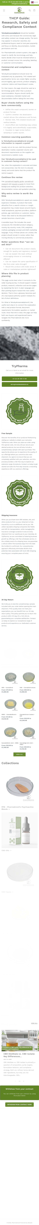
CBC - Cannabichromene (27, 687)
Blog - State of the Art (19, 1184)
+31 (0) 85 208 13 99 (19, 378)
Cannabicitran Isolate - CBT (27, 715)
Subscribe (32, 1213)
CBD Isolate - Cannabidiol (10, 664)
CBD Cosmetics (8, 931)
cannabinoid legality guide (14, 181)
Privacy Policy (19, 1170)
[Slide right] (24, 1081)
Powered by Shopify (26, 1222)
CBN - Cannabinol (7, 687)
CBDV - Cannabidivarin (9, 714)
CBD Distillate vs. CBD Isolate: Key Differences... (19, 1052)
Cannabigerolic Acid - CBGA (27, 743)
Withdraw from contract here (19, 1166)
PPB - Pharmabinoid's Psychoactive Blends (18, 807)
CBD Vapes (6, 890)
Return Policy (19, 1162)
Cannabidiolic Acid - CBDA (10, 743)
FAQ (19, 1157)
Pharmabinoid (16, 1222)
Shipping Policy (19, 1179)
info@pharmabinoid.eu (19, 384)
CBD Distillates (8, 972)
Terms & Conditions (19, 1175)
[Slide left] (15, 1081)
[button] (4, 10)
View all (19, 754)
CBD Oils (5, 849)
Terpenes (6, 1013)
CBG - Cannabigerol (26, 664)
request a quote (18, 184)
